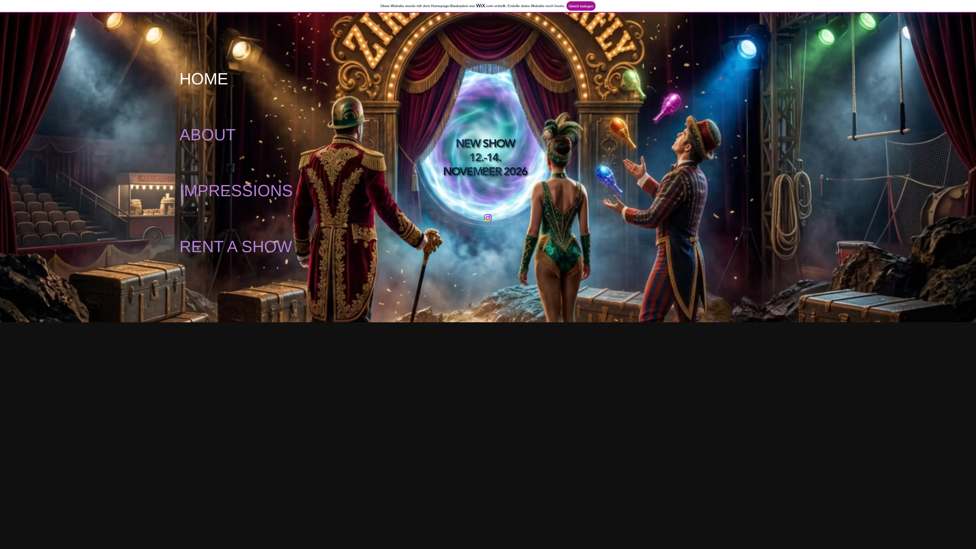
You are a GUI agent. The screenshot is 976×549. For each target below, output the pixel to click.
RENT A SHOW (220, 246)
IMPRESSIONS (220, 190)
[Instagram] (488, 218)
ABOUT (207, 135)
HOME (203, 79)
